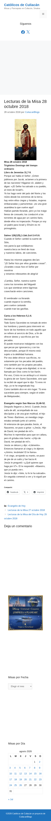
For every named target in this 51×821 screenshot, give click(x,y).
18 (15, 779)
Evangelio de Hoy (17, 506)
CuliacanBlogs (25, 817)
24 (10, 785)
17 (10, 779)
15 (35, 773)
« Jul (10, 799)
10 (10, 773)
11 (15, 773)
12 (20, 773)
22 (35, 779)
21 (30, 779)
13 (25, 773)
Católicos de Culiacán (21, 5)
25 (15, 785)
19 (20, 779)
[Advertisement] (25, 67)
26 (20, 785)
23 (40, 779)
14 (30, 773)
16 (40, 773)
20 (25, 779)
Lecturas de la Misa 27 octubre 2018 (26, 510)
